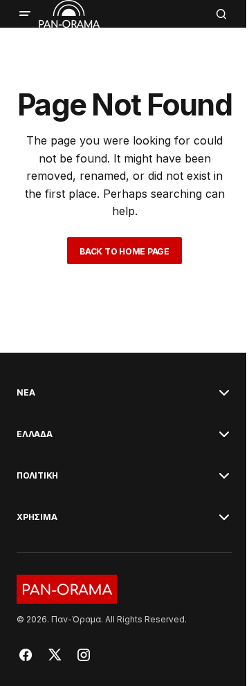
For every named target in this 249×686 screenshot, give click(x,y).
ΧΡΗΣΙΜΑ (37, 517)
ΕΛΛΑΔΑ (35, 434)
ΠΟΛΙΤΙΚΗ (37, 476)
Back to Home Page (124, 251)
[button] (25, 14)
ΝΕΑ (26, 393)
